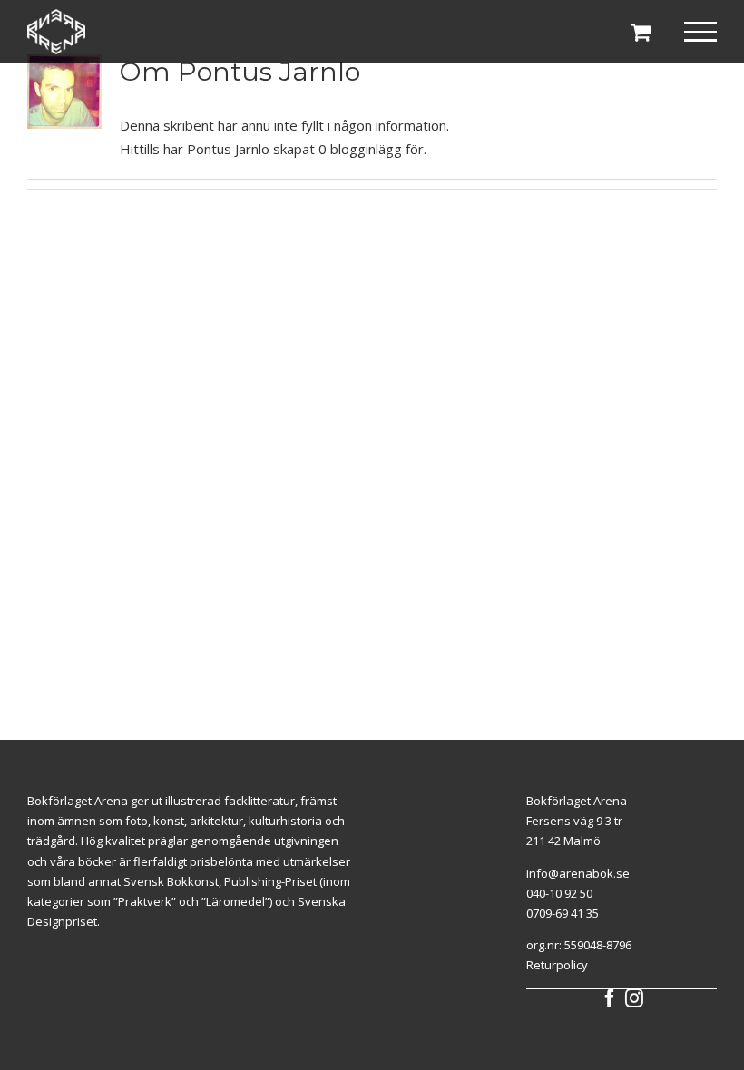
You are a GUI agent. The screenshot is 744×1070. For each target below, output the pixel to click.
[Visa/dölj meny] (701, 32)
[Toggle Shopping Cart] (641, 32)
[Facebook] (610, 998)
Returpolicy (557, 965)
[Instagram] (634, 998)
